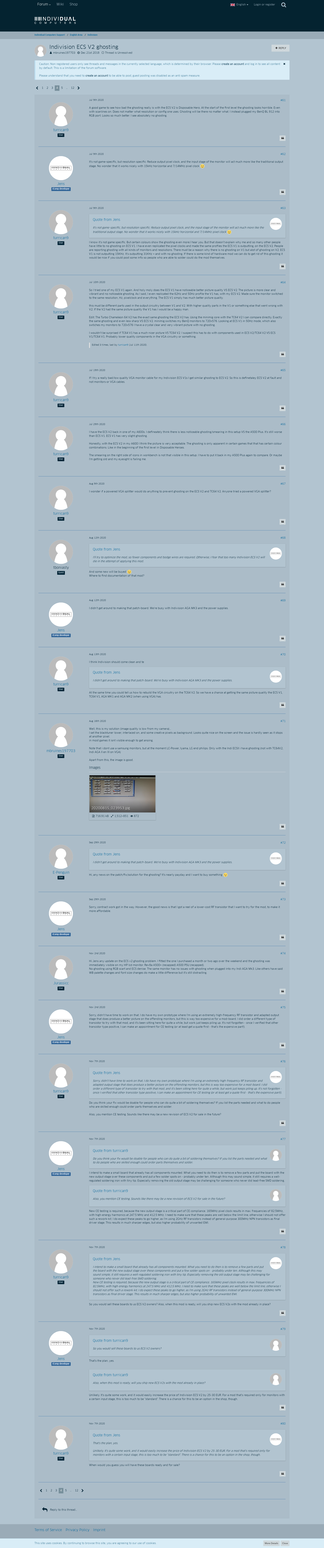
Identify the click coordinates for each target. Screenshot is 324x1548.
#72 (283, 843)
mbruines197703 (64, 53)
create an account (232, 64)
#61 (283, 100)
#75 (283, 1007)
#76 (283, 1061)
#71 (283, 721)
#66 (283, 424)
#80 (283, 1423)
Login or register (264, 4)
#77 (283, 1139)
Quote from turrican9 (110, 1151)
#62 (283, 154)
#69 (283, 600)
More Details (271, 1543)
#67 (283, 484)
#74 (283, 953)
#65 (283, 370)
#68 (283, 538)
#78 (283, 1247)
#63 (283, 208)
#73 (283, 899)
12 (72, 88)
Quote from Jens (106, 220)
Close (285, 1543)
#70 (283, 654)
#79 (283, 1329)
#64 (283, 282)
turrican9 (123, 345)
